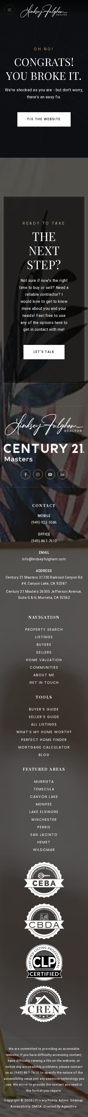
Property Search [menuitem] (44, 629)
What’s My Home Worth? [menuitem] (44, 731)
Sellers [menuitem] (44, 652)
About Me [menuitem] (44, 675)
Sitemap (76, 1100)
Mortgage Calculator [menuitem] (44, 747)
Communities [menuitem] (44, 667)
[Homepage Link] (44, 10)
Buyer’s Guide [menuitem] (44, 709)
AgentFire (69, 1106)
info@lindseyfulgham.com (44, 559)
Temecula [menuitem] (44, 789)
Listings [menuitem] (44, 637)
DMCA (37, 1106)
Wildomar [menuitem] (44, 849)
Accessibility (20, 1106)
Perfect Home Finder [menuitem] (44, 739)
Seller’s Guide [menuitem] (44, 716)
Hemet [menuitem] (44, 842)
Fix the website (44, 119)
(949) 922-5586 (44, 522)
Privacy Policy (46, 1100)
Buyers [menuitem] (44, 644)
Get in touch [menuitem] (44, 682)
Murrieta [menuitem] (44, 781)
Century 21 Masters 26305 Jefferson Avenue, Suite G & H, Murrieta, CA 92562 (44, 595)
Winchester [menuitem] (44, 819)
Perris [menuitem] (44, 827)
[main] (44, 79)
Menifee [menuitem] (44, 804)
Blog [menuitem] (44, 754)
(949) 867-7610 (44, 541)
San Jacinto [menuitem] (44, 834)
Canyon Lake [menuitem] (44, 796)
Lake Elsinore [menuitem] (44, 811)
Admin (64, 1100)
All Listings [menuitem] (44, 724)
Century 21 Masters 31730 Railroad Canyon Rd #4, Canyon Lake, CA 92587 (44, 580)
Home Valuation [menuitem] (44, 659)
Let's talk (44, 352)
